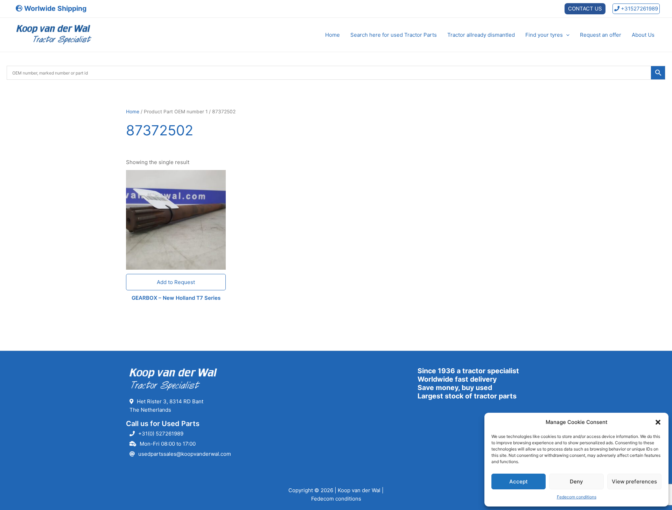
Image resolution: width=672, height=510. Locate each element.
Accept (518, 481)
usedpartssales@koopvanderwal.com (184, 454)
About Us (643, 34)
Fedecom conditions (576, 497)
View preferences (634, 481)
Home (332, 34)
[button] (658, 422)
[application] (566, 35)
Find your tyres (544, 34)
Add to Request (176, 282)
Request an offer (600, 34)
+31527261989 (639, 8)
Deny (576, 481)
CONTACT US (585, 8)
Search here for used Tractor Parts (393, 34)
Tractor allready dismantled (481, 34)
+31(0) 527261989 (160, 433)
